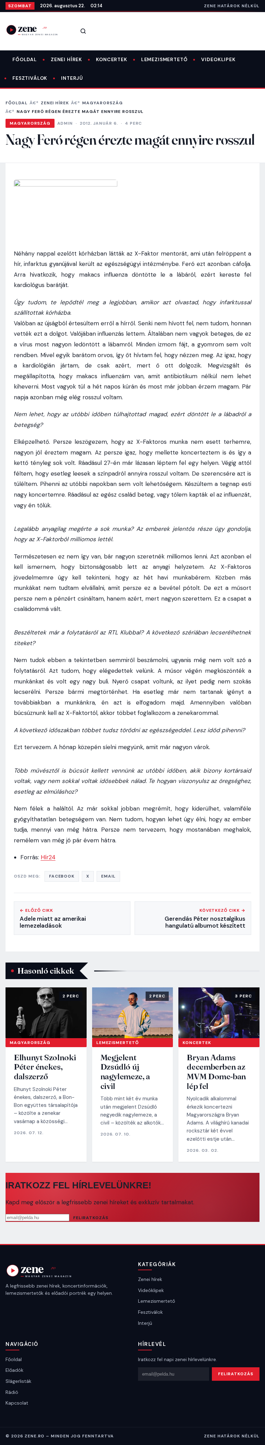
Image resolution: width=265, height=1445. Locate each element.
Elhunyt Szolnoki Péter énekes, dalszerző (45, 1066)
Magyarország (102, 103)
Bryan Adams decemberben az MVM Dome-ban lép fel (216, 1071)
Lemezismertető (164, 59)
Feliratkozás (90, 1218)
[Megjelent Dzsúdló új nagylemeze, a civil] (132, 1012)
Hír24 (48, 857)
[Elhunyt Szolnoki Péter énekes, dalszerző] (46, 1012)
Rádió (12, 1392)
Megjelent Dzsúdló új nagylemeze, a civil (125, 1071)
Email (108, 876)
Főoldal (24, 59)
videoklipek (218, 59)
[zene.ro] (37, 29)
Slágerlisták (18, 1381)
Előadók (14, 1370)
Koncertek (111, 59)
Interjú (72, 78)
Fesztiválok (29, 78)
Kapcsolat (17, 1403)
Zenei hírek (66, 59)
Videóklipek (151, 1290)
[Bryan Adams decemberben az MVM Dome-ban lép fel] (218, 1012)
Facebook (62, 876)
